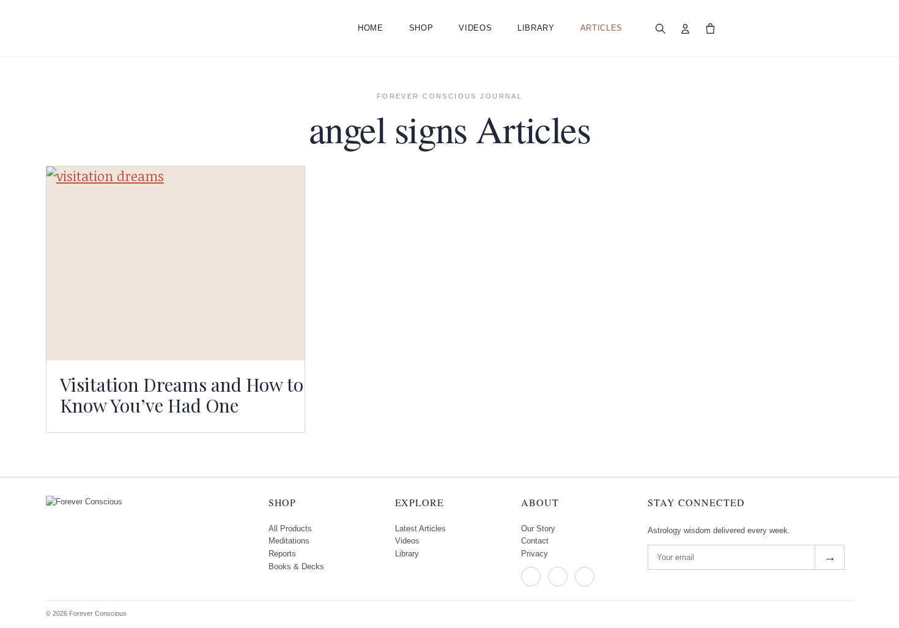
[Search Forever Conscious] (660, 28)
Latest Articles (420, 528)
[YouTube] (584, 576)
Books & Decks (296, 566)
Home (370, 27)
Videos (475, 27)
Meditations (288, 540)
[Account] (685, 28)
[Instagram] (531, 576)
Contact (535, 540)
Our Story (538, 528)
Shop (421, 27)
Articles (601, 27)
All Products (290, 528)
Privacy (534, 553)
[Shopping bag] (710, 28)
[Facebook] (558, 576)
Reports (282, 553)
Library (536, 27)
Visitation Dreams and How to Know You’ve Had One (181, 394)
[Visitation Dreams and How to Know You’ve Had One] (175, 263)
